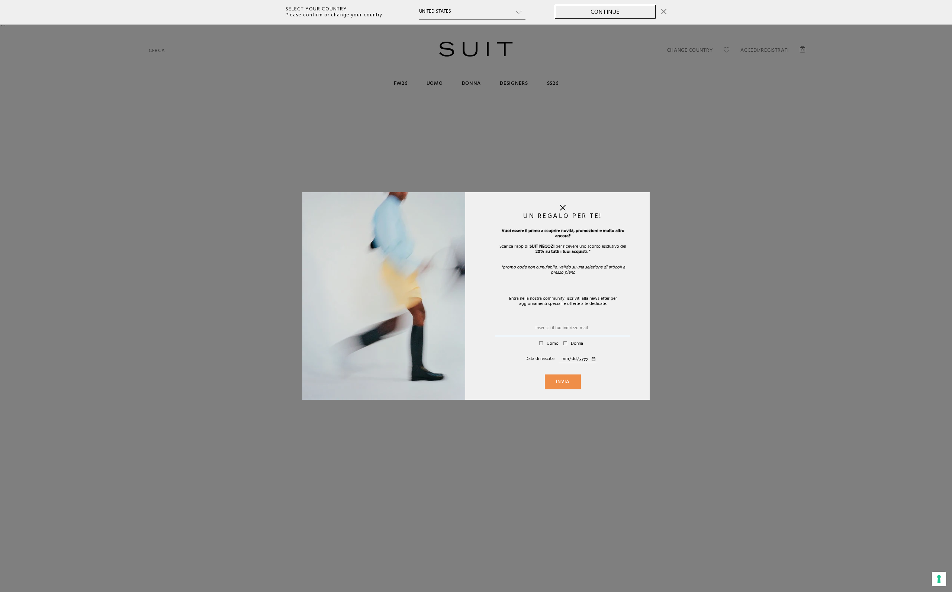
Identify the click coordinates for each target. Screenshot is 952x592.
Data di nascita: (540, 359)
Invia (563, 382)
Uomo (553, 344)
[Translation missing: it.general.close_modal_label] (563, 209)
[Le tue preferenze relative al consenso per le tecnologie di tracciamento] (939, 579)
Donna (577, 344)
